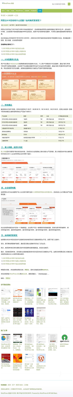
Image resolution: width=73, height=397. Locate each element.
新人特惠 (4, 151)
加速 (12, 11)
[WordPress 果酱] (8, 3)
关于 (13, 385)
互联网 (27, 11)
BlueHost (45, 270)
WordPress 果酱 (6, 393)
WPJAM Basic (52, 393)
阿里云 (27, 270)
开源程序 (34, 11)
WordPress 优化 (15, 274)
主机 (39, 11)
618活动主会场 (14, 64)
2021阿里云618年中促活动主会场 (13, 48)
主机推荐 (10, 15)
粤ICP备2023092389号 (24, 393)
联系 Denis (19, 385)
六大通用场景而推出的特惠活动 (42, 192)
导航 (7, 11)
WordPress (19, 11)
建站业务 (24, 274)
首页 (3, 11)
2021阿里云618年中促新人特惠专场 (14, 51)
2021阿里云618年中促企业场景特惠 (14, 54)
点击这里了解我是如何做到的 (32, 389)
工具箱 (26, 385)
